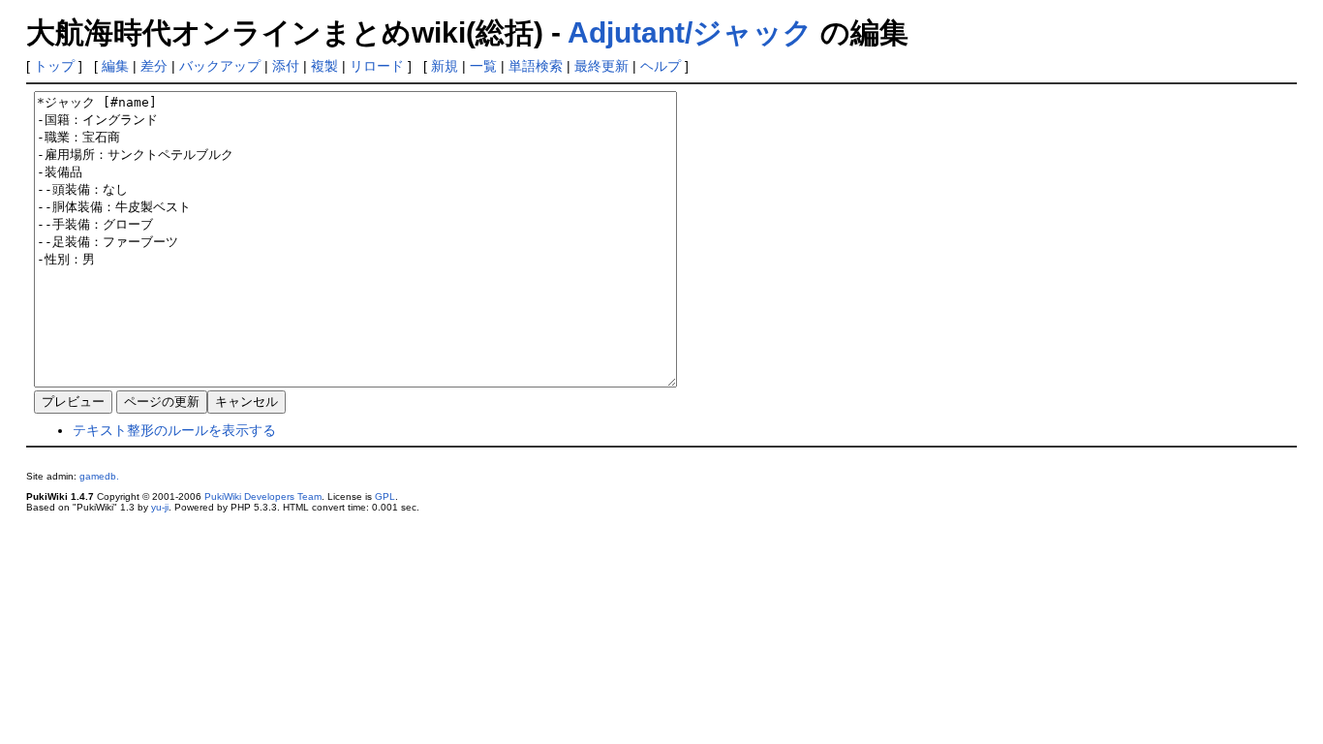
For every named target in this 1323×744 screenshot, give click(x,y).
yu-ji (160, 507)
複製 (324, 66)
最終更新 (601, 66)
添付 (285, 66)
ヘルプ (660, 66)
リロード (377, 66)
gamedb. (99, 476)
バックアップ (220, 66)
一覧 (483, 66)
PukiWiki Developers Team (263, 496)
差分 (154, 66)
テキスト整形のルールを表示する (174, 430)
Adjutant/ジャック (690, 32)
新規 (444, 66)
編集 (115, 66)
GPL (385, 496)
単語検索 (535, 66)
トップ (54, 66)
